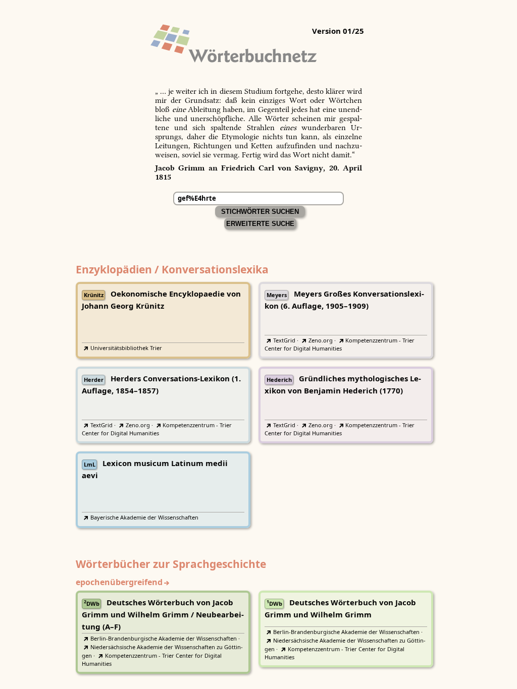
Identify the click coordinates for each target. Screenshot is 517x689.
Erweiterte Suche (260, 223)
